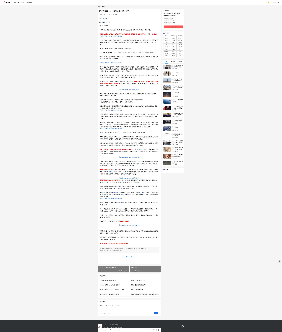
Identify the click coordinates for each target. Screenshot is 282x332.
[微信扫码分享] (111, 330)
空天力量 (180, 46)
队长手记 (180, 35)
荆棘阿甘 (180, 44)
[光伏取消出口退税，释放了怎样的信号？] (167, 135)
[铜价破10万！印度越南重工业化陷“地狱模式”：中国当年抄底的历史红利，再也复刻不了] (167, 156)
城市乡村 (115, 14)
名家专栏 (22, 2)
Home (99, 6)
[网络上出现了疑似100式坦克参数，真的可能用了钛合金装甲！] (167, 87)
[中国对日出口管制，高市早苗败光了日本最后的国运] (167, 108)
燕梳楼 (180, 53)
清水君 (173, 55)
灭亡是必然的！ (175, 127)
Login (104, 313)
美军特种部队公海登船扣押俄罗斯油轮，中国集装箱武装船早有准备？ (177, 142)
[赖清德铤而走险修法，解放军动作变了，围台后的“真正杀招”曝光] (167, 67)
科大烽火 (166, 49)
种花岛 (173, 49)
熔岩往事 (166, 55)
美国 (138, 163)
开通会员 (173, 27)
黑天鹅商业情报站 (173, 35)
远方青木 (180, 38)
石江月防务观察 (167, 51)
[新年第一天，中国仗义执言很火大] (167, 101)
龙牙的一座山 (167, 35)
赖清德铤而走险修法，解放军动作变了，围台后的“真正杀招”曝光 (177, 67)
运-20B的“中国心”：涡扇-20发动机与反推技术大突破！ (176, 80)
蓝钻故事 (166, 44)
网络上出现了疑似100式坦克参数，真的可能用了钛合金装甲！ (177, 87)
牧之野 (166, 53)
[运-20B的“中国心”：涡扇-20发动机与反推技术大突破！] (167, 80)
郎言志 (173, 38)
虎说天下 (180, 42)
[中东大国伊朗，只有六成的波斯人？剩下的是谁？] (167, 149)
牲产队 (104, 18)
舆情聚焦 (30, 2)
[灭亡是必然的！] (167, 128)
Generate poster (105, 330)
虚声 (173, 42)
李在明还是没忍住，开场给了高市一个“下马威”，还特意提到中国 (177, 115)
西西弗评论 (180, 40)
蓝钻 (173, 44)
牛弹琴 (173, 53)
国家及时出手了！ (175, 92)
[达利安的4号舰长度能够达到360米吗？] (167, 122)
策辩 (173, 46)
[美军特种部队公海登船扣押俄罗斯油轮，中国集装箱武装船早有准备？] (167, 142)
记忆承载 (173, 40)
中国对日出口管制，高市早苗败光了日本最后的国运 (177, 108)
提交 (156, 313)
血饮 (167, 42)
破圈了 (180, 49)
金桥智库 (166, 38)
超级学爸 (166, 40)
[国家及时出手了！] (167, 94)
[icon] (182, 326)
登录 (274, 2)
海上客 (180, 55)
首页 (15, 2)
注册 (278, 2)
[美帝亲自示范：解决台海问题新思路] (167, 163)
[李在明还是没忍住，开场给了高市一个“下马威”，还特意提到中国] (167, 115)
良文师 (166, 46)
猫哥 (173, 51)
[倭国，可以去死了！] (167, 73)
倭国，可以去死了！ (176, 72)
